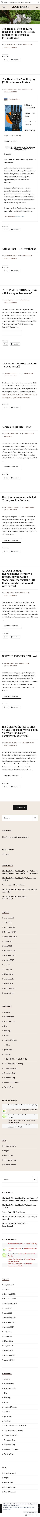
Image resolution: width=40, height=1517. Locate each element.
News (6, 1035)
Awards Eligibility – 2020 (16, 426)
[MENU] (4, 7)
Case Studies (9, 1017)
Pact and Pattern (10, 1040)
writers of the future (11, 1082)
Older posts (20, 807)
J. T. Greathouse (26, 45)
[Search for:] (20, 818)
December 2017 (10, 951)
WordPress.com (10, 1165)
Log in (6, 1151)
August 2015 (9, 979)
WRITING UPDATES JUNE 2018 (19, 656)
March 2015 (8, 984)
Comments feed (10, 1160)
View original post (9, 216)
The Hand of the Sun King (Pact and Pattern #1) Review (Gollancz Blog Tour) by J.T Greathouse (18, 33)
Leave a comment (10, 47)
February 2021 (9, 927)
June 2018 (8, 946)
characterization (10, 1021)
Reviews (7, 1054)
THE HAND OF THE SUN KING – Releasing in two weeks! (19, 291)
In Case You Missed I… (15, 1120)
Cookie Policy (6, 1509)
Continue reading (10, 333)
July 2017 (7, 965)
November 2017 (10, 955)
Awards (7, 1012)
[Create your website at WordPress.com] (20, 2)
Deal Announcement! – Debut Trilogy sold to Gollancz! (19, 498)
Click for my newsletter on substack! (15, 837)
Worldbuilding (9, 1078)
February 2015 (9, 988)
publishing (8, 1050)
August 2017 (9, 960)
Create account (10, 1146)
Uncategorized (9, 1073)
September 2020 (10, 937)
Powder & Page (14, 99)
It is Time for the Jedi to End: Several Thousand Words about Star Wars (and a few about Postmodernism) (20, 731)
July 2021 (7, 923)
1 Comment (8, 436)
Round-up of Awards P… (15, 1105)
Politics (7, 1045)
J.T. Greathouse (20, 6)
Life (5, 1026)
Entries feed (8, 1155)
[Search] (35, 7)
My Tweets (6, 854)
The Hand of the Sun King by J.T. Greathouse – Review (18, 80)
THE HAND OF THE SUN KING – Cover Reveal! (19, 365)
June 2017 (8, 970)
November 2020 (10, 932)
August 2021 (9, 918)
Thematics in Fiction (11, 1068)
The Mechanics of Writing (13, 1064)
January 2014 (9, 993)
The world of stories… (15, 1109)
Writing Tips (8, 1087)
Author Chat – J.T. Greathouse (19, 248)
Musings (7, 1031)
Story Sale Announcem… (15, 1125)
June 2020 (8, 941)
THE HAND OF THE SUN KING (15, 1059)
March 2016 (8, 974)
